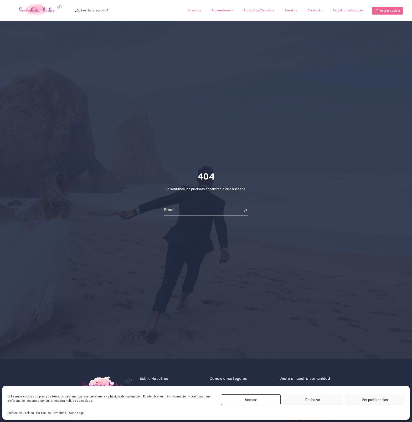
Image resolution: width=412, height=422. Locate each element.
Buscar (241, 209)
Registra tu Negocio (348, 10)
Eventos (291, 10)
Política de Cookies (20, 413)
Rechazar (312, 400)
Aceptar (251, 400)
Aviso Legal (77, 413)
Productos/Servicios (259, 10)
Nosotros (194, 10)
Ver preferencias (375, 400)
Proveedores (221, 10)
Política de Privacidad (51, 413)
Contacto (315, 10)
